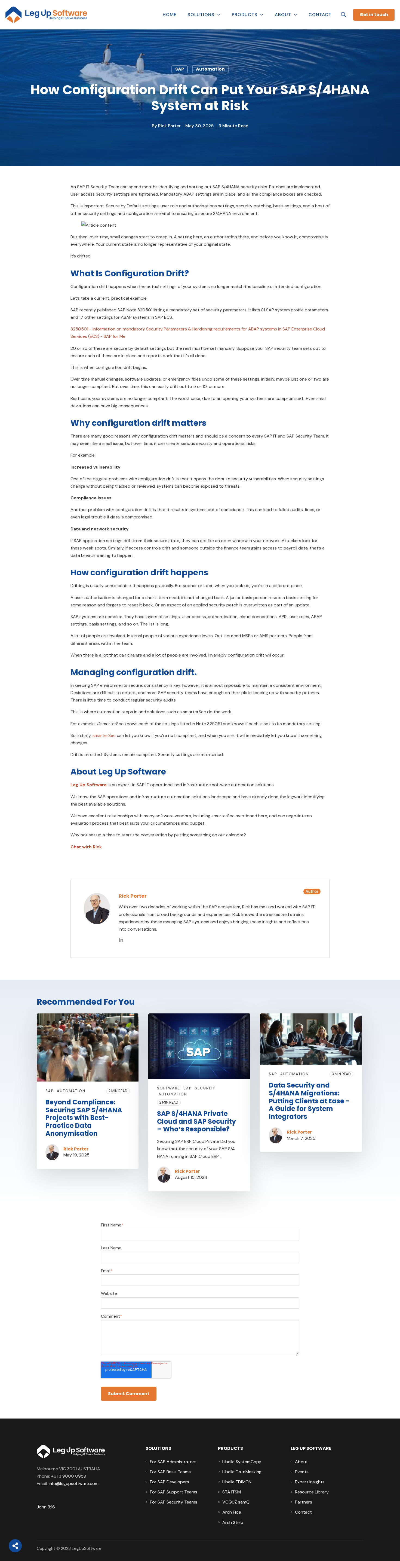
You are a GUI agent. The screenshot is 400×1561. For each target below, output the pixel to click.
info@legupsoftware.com (74, 1483)
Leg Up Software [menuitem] (311, 1448)
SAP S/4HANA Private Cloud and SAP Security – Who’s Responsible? (196, 1121)
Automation (210, 69)
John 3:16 (46, 1507)
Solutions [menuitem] (158, 1448)
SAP (179, 69)
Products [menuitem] (230, 1448)
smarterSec (104, 735)
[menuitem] (173, 1462)
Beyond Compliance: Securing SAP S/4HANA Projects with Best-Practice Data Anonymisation (83, 1118)
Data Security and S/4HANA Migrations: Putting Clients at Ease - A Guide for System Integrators (309, 1101)
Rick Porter (169, 126)
